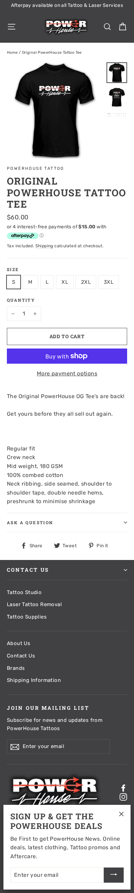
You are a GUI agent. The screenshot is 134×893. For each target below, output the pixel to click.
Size (13, 269)
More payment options (67, 373)
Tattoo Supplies (27, 617)
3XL (108, 282)
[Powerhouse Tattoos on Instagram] (123, 796)
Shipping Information (34, 680)
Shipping (44, 245)
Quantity (21, 300)
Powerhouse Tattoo (35, 168)
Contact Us (21, 656)
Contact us (28, 570)
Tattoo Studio (24, 592)
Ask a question (30, 522)
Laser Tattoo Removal (34, 604)
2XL (86, 282)
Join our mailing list (48, 708)
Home (12, 52)
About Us (18, 643)
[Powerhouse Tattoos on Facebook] (123, 787)
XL (65, 282)
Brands (16, 668)
